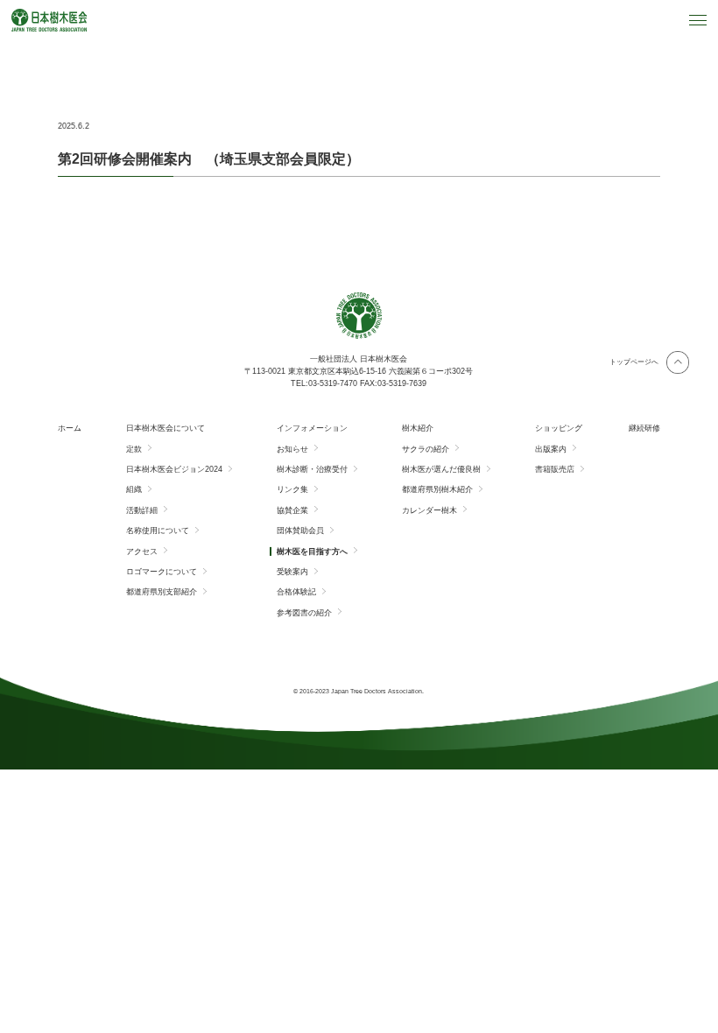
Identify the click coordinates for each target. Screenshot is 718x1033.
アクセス (142, 551)
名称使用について (157, 530)
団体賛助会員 (300, 530)
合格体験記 (296, 591)
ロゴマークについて (161, 571)
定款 (134, 449)
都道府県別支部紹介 (161, 591)
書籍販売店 (554, 469)
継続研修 (644, 428)
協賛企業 (292, 510)
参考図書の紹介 (304, 612)
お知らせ (292, 449)
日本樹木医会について (165, 428)
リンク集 (292, 489)
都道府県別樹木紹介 (437, 489)
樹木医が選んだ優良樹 (441, 469)
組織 (134, 489)
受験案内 (292, 571)
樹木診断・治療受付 (312, 469)
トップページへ (633, 362)
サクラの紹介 (425, 449)
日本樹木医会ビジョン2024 (174, 469)
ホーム (69, 428)
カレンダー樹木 (429, 510)
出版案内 (551, 449)
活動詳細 (142, 510)
